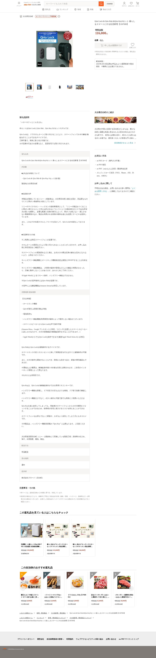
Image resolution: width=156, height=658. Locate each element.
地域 (79, 9)
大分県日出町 (28, 16)
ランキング (64, 9)
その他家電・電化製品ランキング (81, 618)
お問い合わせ (111, 639)
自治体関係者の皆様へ (55, 639)
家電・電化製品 (42, 613)
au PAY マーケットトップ (129, 639)
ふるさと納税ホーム (26, 613)
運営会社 (40, 639)
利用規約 (69, 639)
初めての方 (107, 9)
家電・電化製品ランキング (57, 618)
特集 (91, 9)
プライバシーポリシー (25, 639)
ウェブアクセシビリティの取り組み (89, 639)
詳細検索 (110, 4)
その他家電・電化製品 (58, 613)
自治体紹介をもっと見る (123, 143)
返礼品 (47, 9)
